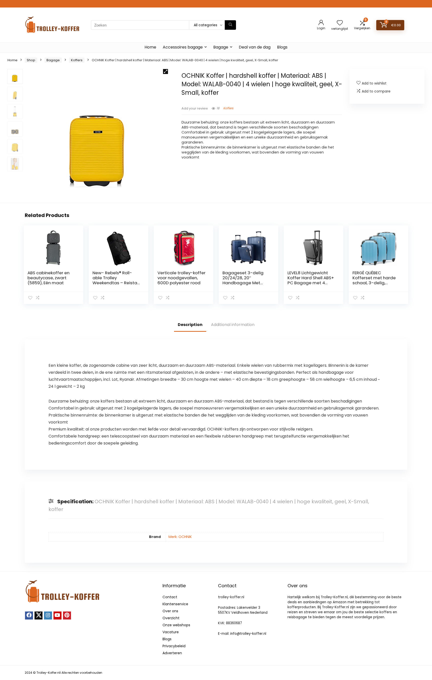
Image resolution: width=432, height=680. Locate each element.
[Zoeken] (230, 25)
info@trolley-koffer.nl (248, 633)
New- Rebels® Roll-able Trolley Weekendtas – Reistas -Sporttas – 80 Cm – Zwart (116, 283)
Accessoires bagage (183, 47)
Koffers (76, 60)
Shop (31, 60)
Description (190, 325)
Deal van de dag (254, 47)
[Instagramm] (48, 616)
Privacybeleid (174, 646)
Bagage (220, 47)
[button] (165, 71)
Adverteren (172, 653)
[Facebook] (29, 616)
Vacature (170, 632)
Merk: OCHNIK (180, 536)
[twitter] (38, 616)
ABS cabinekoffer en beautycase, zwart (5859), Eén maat (49, 278)
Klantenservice (175, 604)
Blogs (282, 47)
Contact (169, 597)
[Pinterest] (67, 616)
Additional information (232, 325)
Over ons (170, 611)
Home (150, 47)
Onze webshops (176, 625)
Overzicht (171, 618)
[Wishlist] (340, 23)
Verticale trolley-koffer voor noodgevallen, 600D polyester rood (182, 278)
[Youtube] (58, 616)
